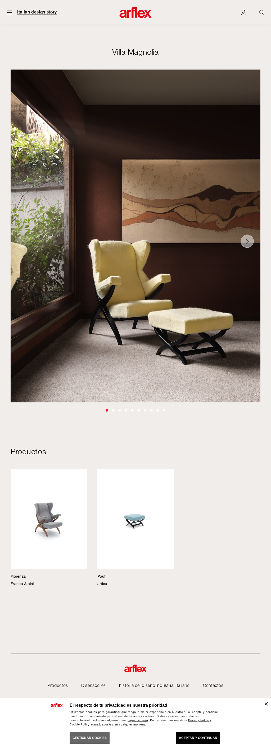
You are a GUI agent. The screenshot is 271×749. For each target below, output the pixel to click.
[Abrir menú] (9, 12)
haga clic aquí (138, 720)
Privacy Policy (198, 720)
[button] (107, 410)
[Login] (243, 12)
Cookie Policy (79, 724)
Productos (57, 685)
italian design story (37, 12)
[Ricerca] (261, 12)
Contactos (213, 685)
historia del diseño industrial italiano (154, 685)
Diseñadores (93, 685)
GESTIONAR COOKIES (90, 738)
